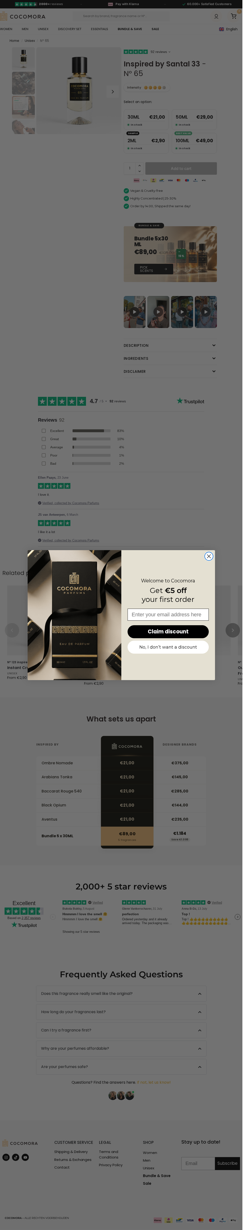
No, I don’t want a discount (168, 647)
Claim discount (168, 631)
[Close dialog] (209, 556)
